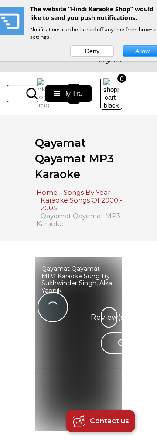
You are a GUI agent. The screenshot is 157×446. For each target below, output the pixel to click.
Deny (92, 50)
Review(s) (109, 317)
